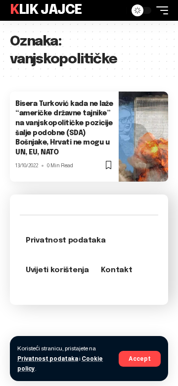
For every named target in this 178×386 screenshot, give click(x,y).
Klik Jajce (46, 10)
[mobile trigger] (159, 10)
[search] (116, 10)
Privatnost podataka (47, 358)
